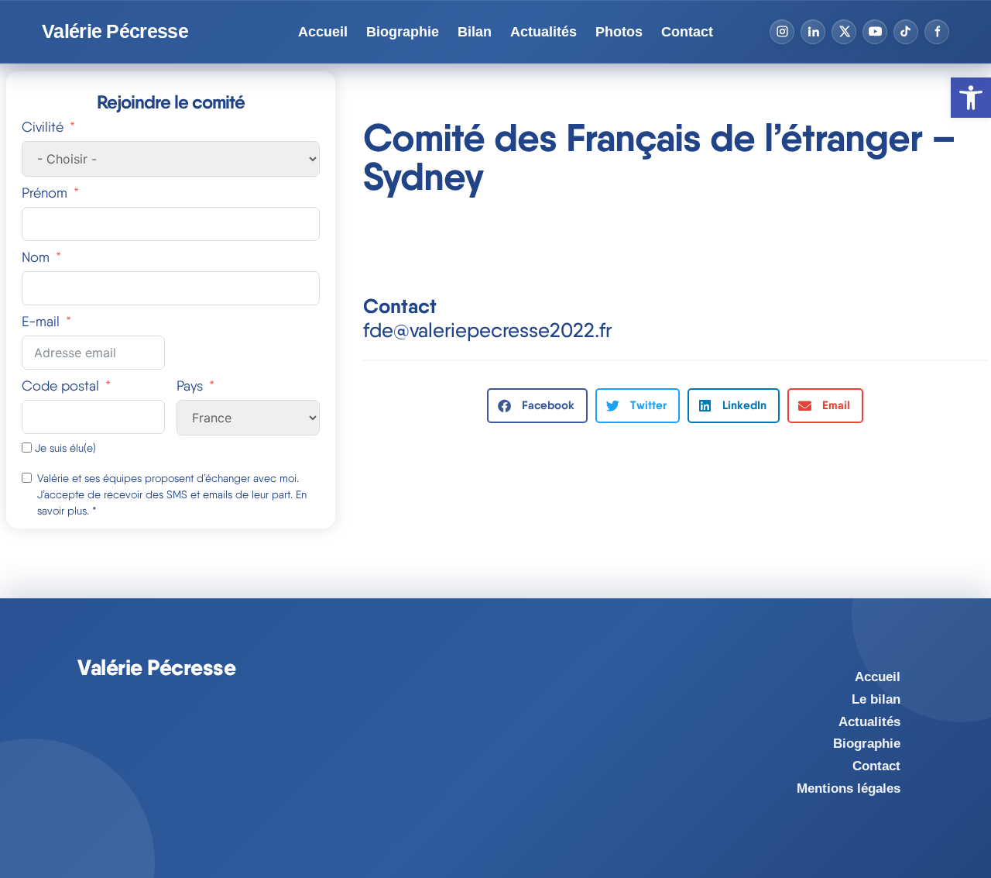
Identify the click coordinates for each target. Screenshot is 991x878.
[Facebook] (936, 31)
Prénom (44, 192)
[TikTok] (905, 31)
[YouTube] (874, 31)
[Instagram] (782, 31)
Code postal (60, 385)
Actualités (543, 32)
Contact (687, 32)
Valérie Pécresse (115, 31)
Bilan (475, 32)
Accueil (323, 32)
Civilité (42, 127)
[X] (844, 31)
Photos (619, 32)
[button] (537, 405)
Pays (190, 385)
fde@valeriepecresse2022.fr (487, 330)
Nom (36, 257)
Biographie (402, 32)
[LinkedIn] (813, 31)
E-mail (41, 321)
